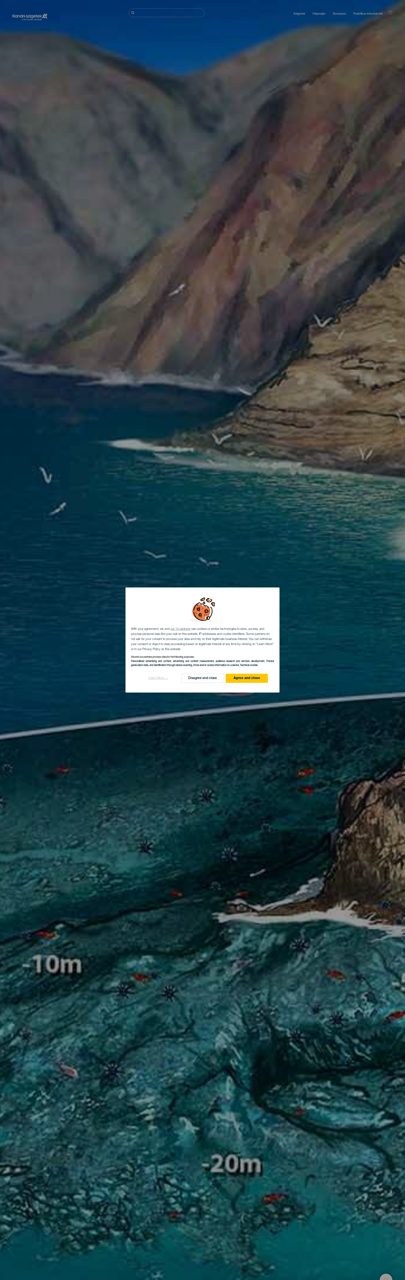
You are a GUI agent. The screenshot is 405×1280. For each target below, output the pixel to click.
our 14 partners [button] (180, 629)
